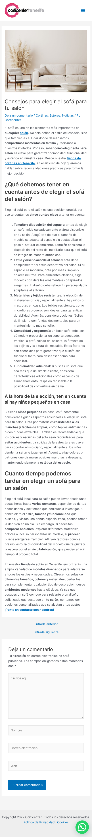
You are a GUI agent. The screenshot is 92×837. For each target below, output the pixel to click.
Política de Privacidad (38, 822)
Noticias (68, 115)
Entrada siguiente (46, 632)
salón (24, 133)
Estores (55, 115)
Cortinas (42, 115)
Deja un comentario (19, 115)
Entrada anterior (46, 624)
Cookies (63, 822)
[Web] (46, 767)
